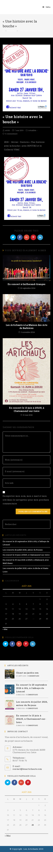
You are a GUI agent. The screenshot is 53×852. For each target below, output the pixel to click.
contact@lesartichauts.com (27, 769)
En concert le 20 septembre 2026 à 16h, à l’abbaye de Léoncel (31, 688)
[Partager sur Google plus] (26, 237)
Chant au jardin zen (27, 672)
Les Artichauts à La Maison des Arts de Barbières (26, 326)
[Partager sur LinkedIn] (40, 237)
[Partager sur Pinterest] (33, 237)
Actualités (32, 130)
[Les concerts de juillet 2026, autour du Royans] (9, 704)
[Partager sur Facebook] (20, 237)
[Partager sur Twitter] (13, 237)
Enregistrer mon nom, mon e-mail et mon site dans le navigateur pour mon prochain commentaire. (26, 500)
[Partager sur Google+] (19, 644)
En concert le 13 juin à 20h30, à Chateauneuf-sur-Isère (26, 409)
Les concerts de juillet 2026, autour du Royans (23, 550)
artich (7, 130)
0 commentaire (11, 134)
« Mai (5, 629)
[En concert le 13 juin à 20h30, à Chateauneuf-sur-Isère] (9, 720)
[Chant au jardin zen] (9, 674)
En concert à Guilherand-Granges (26, 284)
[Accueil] (4, 30)
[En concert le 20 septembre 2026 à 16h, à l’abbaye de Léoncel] (9, 689)
